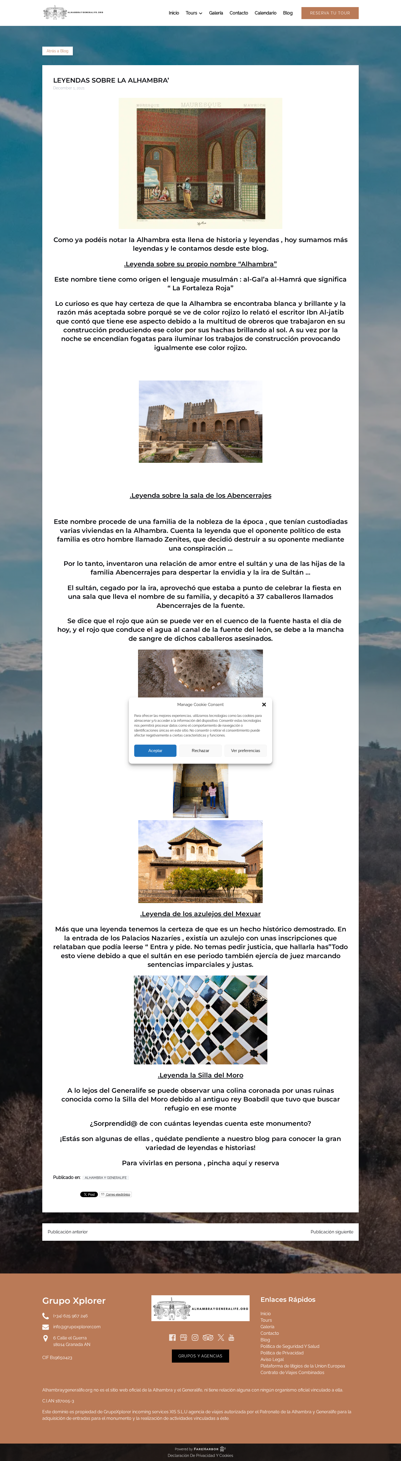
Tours (266, 1320)
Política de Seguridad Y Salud (290, 1346)
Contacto (239, 13)
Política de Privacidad (282, 1353)
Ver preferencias (245, 750)
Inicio (174, 13)
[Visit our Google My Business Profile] (183, 1337)
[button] (264, 704)
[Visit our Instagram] (195, 1337)
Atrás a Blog (57, 51)
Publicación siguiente (332, 1231)
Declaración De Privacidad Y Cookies (200, 1455)
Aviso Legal (272, 1359)
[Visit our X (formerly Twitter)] (221, 1337)
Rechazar (200, 750)
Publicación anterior (68, 1231)
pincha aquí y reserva (243, 1163)
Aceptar (155, 750)
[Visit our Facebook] (172, 1337)
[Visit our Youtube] (231, 1337)
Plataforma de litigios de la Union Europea (303, 1366)
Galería (216, 13)
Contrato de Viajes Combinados (292, 1372)
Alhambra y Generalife (106, 1178)
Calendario (266, 13)
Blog (288, 13)
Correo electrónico (117, 1194)
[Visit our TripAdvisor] (208, 1337)
